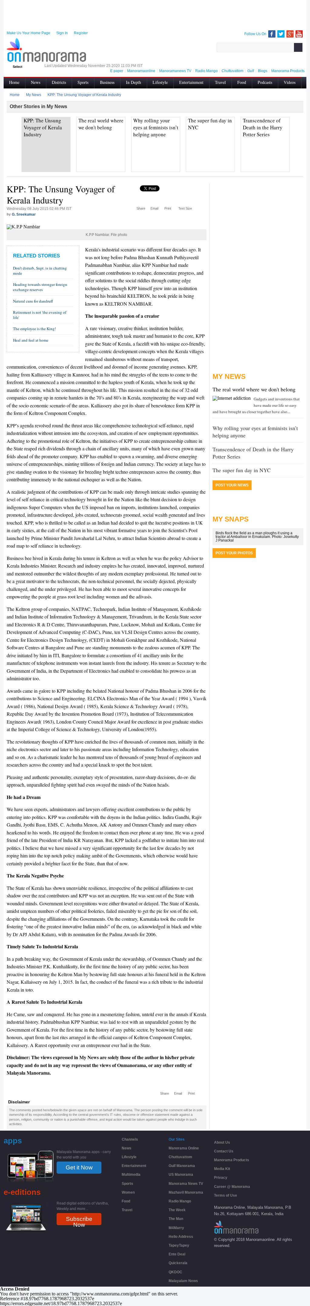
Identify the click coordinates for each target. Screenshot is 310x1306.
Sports (83, 82)
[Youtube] (299, 34)
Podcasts (265, 82)
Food (241, 82)
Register (81, 33)
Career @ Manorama (232, 1187)
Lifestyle (160, 82)
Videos (289, 82)
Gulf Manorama (182, 1166)
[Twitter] (281, 34)
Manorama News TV (186, 1184)
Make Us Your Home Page (28, 33)
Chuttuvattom (180, 1157)
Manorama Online (184, 1148)
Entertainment (191, 82)
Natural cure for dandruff (33, 301)
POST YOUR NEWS (232, 485)
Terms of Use (225, 1195)
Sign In (62, 33)
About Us (222, 1142)
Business (107, 82)
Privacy (220, 1177)
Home (14, 82)
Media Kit (222, 1169)
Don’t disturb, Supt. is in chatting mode (40, 270)
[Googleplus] (290, 34)
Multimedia (131, 1174)
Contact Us (223, 1151)
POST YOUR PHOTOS (234, 553)
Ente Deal (177, 1254)
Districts (59, 82)
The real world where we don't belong (254, 389)
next (299, 127)
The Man (176, 1219)
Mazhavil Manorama (186, 1192)
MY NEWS (229, 376)
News (35, 82)
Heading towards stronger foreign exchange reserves (40, 287)
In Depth (133, 82)
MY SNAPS (231, 519)
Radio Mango (180, 1201)
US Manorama (181, 1174)
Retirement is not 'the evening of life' (39, 315)
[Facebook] (271, 34)
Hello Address (181, 1237)
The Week (177, 1210)
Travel (220, 82)
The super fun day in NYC (242, 470)
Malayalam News (183, 1281)
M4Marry (176, 1228)
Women (128, 1192)
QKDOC (175, 1272)
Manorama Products (231, 1160)
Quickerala (178, 1263)
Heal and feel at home (30, 340)
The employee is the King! (34, 328)
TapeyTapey (179, 1245)
